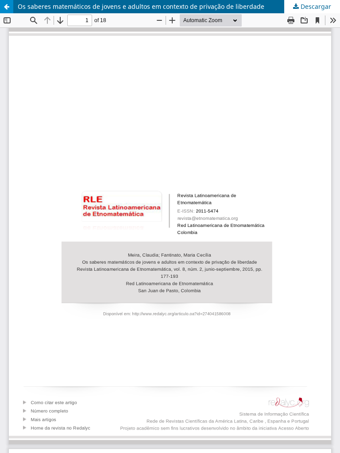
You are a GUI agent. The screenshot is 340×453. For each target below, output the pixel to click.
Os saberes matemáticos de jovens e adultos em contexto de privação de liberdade (141, 6)
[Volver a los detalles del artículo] (6, 6)
